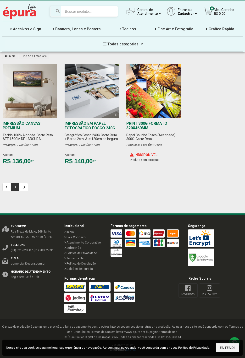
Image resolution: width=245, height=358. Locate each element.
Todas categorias (122, 44)
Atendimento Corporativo (83, 242)
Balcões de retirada (79, 269)
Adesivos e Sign (27, 29)
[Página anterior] (6, 187)
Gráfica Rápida (221, 29)
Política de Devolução (81, 263)
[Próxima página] (23, 187)
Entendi (227, 347)
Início (12, 56)
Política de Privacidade (81, 253)
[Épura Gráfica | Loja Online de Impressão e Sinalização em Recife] (19, 21)
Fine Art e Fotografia (175, 29)
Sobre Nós (73, 248)
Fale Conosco (76, 237)
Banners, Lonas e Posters (78, 29)
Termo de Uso (75, 258)
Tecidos (129, 29)
